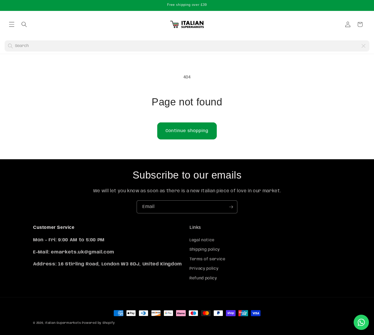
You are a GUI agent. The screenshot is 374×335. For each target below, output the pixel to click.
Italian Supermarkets (63, 323)
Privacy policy (204, 269)
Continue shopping (187, 131)
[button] (12, 24)
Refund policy (203, 278)
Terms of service (207, 259)
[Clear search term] (363, 46)
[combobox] (186, 46)
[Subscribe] (231, 207)
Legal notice (202, 240)
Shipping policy (205, 250)
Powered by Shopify (98, 323)
